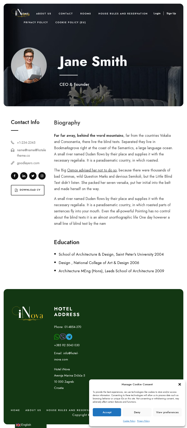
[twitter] (33, 175)
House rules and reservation (123, 13)
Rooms (85, 13)
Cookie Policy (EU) (70, 22)
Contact (66, 13)
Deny (137, 412)
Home (24, 13)
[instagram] (42, 175)
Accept (107, 412)
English (25, 424)
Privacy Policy (143, 421)
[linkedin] (23, 175)
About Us (43, 13)
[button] (180, 384)
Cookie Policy (129, 421)
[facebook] (14, 175)
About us (33, 410)
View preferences (167, 412)
